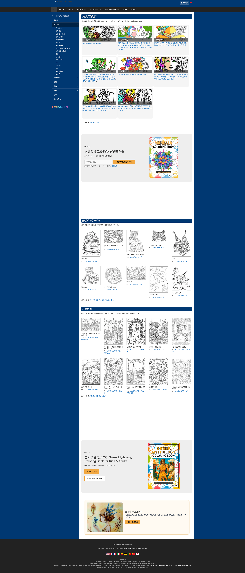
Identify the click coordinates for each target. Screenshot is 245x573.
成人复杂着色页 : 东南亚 (160, 389)
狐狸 (91, 79)
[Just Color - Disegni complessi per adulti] (118, 554)
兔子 (94, 74)
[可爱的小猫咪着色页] (113, 284)
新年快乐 (176, 45)
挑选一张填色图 (132, 522)
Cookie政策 (138, 548)
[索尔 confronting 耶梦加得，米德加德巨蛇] (113, 384)
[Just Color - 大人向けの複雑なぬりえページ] (137, 554)
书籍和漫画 (136, 106)
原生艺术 (93, 106)
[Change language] (191, 3)
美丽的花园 (144, 47)
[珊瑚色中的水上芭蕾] (158, 344)
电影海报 (128, 108)
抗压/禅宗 (59, 28)
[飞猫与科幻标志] (158, 292)
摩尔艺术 (109, 106)
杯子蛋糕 (139, 45)
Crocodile (85, 74)
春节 (181, 45)
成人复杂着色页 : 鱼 (158, 349)
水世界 (132, 74)
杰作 (89, 108)
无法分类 (133, 45)
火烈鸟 (111, 77)
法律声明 (131, 548)
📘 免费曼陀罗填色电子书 (60, 107)
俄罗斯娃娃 (138, 43)
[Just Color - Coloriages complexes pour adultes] (114, 554)
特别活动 (160, 40)
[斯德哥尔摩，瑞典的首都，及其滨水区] (136, 384)
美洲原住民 (163, 79)
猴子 (83, 81)
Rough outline (60, 39)
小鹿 (86, 77)
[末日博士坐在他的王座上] (181, 344)
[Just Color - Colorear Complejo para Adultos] (122, 554)
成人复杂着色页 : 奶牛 (91, 389)
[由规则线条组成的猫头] (158, 242)
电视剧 (134, 108)
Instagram (129, 544)
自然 (122, 71)
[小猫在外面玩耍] (181, 290)
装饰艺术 (99, 110)
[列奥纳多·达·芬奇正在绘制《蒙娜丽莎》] (181, 384)
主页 (54, 9)
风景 (144, 74)
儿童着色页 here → (95, 122)
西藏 (168, 79)
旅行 (158, 71)
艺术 (86, 103)
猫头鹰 (113, 79)
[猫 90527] (90, 284)
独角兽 (123, 108)
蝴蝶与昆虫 (138, 74)
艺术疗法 (124, 40)
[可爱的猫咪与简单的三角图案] (136, 252)
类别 (60, 9)
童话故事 (146, 108)
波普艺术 (100, 108)
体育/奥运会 (168, 43)
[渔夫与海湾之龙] (158, 384)
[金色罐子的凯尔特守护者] (136, 344)
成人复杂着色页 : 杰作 (181, 391)
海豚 (102, 77)
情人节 (166, 45)
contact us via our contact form (159, 565)
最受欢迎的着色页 (91, 220)
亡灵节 (161, 43)
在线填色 (134, 9)
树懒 (99, 77)
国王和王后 (144, 106)
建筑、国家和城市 (162, 77)
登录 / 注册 (184, 3)
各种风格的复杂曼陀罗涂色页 (91, 43)
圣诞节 (184, 43)
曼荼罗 (87, 40)
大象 (107, 74)
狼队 (104, 79)
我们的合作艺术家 (95, 9)
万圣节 (156, 43)
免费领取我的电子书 (124, 162)
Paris (156, 74)
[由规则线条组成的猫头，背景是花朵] (113, 242)
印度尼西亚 (169, 74)
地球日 (156, 45)
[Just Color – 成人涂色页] (63, 1)
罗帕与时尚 (92, 110)
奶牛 (110, 74)
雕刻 (104, 110)
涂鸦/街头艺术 (108, 108)
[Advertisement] (136, 199)
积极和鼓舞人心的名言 (133, 47)
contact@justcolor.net (184, 565)
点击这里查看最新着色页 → (98, 396)
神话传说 (140, 108)
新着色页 (87, 309)
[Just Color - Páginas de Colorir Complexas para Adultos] (129, 554)
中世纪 (130, 106)
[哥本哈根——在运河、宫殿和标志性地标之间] (113, 344)
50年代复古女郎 (123, 43)
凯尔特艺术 (86, 106)
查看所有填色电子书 (94, 478)
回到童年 (121, 45)
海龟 (106, 77)
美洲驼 (88, 81)
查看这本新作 (92, 471)
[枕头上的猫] (90, 256)
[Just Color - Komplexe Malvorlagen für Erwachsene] (125, 554)
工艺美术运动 (101, 106)
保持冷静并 (146, 43)
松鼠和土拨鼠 (92, 77)
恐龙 (127, 74)
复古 (57, 68)
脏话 (150, 47)
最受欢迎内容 (81, 9)
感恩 (170, 45)
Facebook (116, 544)
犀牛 (87, 79)
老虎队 (93, 81)
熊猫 (83, 79)
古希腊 (176, 74)
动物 (86, 71)
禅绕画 (123, 47)
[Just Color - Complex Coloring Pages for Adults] (109, 554)
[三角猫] (181, 256)
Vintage (131, 43)
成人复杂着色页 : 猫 (91, 261)
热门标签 (119, 548)
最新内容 (70, 9)
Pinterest (122, 544)
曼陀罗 (56, 20)
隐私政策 (114, 166)
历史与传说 (125, 103)
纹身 (86, 110)
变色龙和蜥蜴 (100, 74)
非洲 (172, 79)
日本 (170, 77)
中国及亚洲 (161, 74)
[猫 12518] (136, 279)
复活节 (161, 45)
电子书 (125, 9)
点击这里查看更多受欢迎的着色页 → (101, 300)
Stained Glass (122, 106)
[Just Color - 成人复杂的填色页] (133, 554)
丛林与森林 (122, 74)
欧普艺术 (94, 108)
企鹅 (90, 74)
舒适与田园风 (60, 37)
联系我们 (125, 548)
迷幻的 (120, 49)
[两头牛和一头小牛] (90, 384)
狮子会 (98, 79)
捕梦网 (127, 45)
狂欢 (184, 45)
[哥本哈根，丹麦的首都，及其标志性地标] (90, 331)
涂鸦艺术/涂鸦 (60, 34)
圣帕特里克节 (177, 43)
